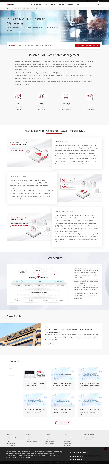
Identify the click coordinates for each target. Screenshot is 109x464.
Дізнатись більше (24, 457)
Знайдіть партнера (49, 439)
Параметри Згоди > (75, 459)
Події (8, 441)
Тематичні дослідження (69, 437)
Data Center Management (30, 8)
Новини (9, 439)
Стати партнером (49, 437)
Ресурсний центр (68, 439)
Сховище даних (16, 8)
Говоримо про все (68, 445)
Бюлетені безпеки (87, 439)
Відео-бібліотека (68, 441)
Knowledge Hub (67, 443)
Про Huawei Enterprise (12, 437)
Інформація (29, 437)
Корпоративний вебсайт (89, 437)
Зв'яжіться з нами (11, 443)
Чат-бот (28, 439)
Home (8, 8)
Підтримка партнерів (50, 441)
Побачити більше (11, 445)
